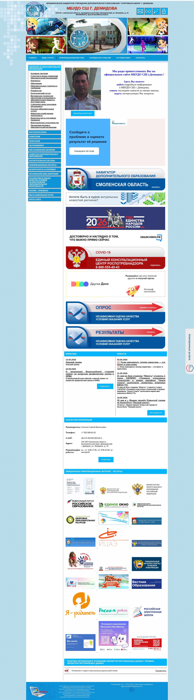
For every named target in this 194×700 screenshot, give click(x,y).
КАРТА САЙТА (35, 199)
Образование (36, 83)
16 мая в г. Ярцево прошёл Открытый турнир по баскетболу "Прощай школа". (141, 401)
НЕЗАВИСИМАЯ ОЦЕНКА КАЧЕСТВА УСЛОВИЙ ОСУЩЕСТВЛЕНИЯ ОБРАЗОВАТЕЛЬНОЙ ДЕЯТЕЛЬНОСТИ (40, 182)
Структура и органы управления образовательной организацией (44, 77)
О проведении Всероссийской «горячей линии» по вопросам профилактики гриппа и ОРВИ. (90, 373)
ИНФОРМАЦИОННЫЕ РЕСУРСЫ (43, 165)
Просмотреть (161, 671)
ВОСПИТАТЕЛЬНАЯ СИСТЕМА (42, 161)
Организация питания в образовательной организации (43, 126)
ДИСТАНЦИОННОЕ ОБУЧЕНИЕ (42, 150)
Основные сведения (39, 74)
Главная (32, 58)
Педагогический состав (41, 93)
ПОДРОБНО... (105, 386)
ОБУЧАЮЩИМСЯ (36, 145)
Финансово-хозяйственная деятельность (42, 115)
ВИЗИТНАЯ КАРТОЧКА (83, 113)
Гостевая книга (123, 58)
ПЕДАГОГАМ (34, 141)
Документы (35, 81)
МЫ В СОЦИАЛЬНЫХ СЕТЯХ (41, 195)
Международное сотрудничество (45, 123)
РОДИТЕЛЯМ (34, 137)
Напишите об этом (84, 151)
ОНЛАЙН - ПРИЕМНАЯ (38, 191)
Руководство (36, 91)
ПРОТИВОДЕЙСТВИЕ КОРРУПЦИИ (43, 174)
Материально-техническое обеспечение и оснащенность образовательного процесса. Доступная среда (43, 99)
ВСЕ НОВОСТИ (156, 413)
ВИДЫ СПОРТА (48, 58)
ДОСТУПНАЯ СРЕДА (38, 132)
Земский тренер (74, 362)
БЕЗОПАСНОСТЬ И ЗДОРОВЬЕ (42, 169)
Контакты (140, 58)
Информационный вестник (71, 58)
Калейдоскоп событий (100, 58)
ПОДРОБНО (106, 459)
